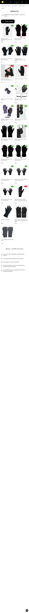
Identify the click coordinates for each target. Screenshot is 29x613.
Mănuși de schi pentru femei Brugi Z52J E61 (20, 140)
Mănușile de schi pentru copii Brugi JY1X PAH (7, 120)
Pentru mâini (22, 6)
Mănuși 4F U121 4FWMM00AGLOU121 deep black (20, 59)
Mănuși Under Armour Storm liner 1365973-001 (6, 200)
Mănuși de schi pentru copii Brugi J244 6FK (6, 160)
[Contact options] (27, 610)
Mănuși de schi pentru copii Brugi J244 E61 (20, 160)
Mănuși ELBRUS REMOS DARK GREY (7, 240)
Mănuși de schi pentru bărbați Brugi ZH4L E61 (21, 120)
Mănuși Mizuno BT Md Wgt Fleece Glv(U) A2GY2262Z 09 (21, 200)
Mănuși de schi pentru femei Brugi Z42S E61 (6, 59)
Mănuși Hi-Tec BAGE (5, 219)
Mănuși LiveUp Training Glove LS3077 (7, 99)
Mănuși (3, 8)
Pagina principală (5, 6)
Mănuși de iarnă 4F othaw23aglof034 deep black (7, 79)
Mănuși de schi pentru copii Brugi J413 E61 (20, 39)
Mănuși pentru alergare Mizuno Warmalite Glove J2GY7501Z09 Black (21, 220)
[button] (26, 2)
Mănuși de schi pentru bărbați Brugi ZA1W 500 (7, 140)
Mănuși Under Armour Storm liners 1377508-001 (6, 180)
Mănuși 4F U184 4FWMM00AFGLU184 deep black (6, 39)
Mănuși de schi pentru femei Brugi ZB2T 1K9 (20, 99)
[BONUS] (17, 2)
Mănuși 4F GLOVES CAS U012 (21, 78)
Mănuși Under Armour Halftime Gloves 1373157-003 (21, 180)
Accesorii (14, 6)
